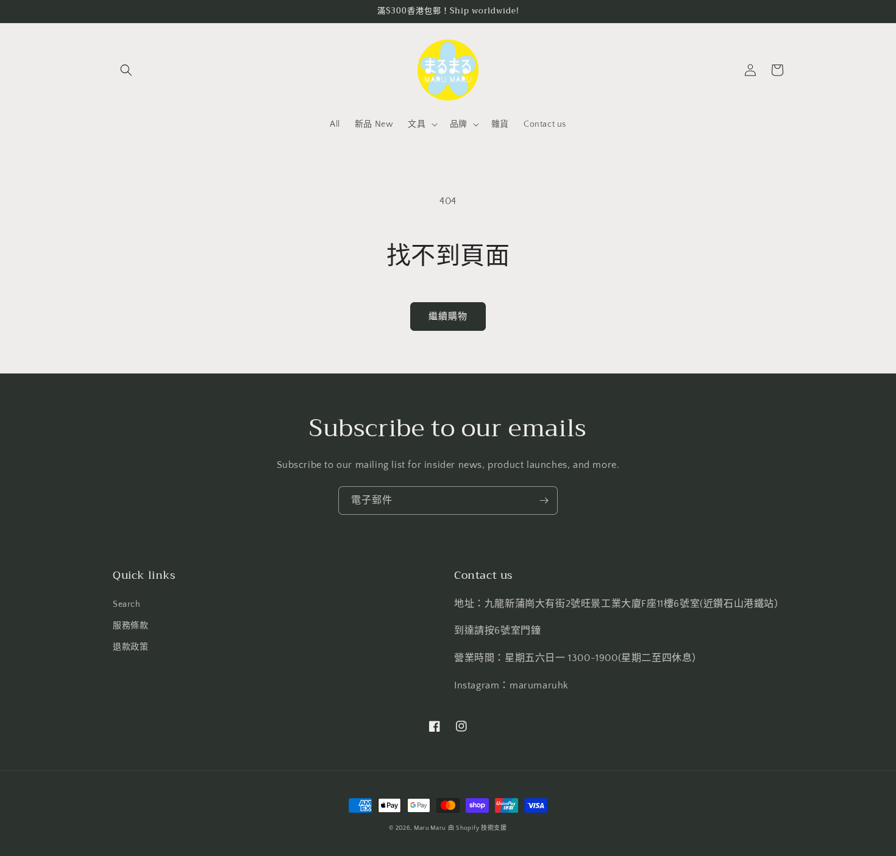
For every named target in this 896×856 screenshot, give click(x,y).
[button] (126, 70)
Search (127, 604)
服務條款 (130, 626)
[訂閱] (543, 500)
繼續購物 (448, 316)
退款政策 (130, 647)
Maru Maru (430, 828)
